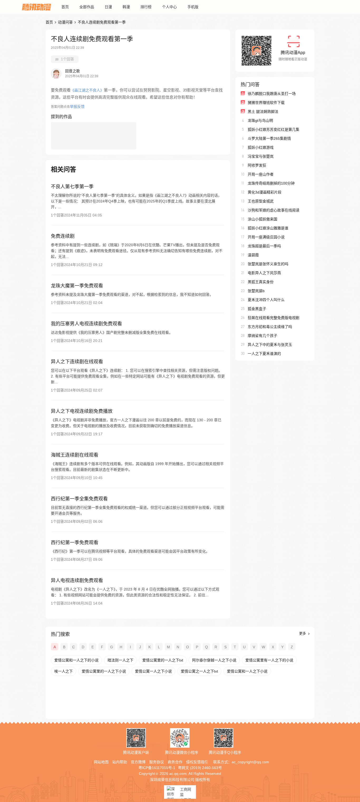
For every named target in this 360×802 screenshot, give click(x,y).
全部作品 (86, 7)
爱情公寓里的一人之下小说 (104, 671)
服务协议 (156, 762)
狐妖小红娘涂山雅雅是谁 (268, 228)
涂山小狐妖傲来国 (262, 219)
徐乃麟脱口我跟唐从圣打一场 (272, 93)
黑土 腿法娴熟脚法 (263, 111)
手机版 (192, 7)
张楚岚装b (256, 291)
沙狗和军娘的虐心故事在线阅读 (273, 210)
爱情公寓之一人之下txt (199, 671)
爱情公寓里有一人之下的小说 (269, 660)
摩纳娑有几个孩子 (262, 336)
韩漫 (126, 7)
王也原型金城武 (261, 201)
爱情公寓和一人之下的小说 (76, 660)
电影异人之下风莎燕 (264, 273)
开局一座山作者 (261, 174)
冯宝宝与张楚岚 (261, 156)
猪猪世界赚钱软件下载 (266, 102)
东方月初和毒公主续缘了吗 (270, 327)
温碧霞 (253, 255)
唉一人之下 (63, 671)
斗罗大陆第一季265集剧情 (269, 138)
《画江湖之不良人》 (87, 90)
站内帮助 (119, 762)
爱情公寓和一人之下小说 (247, 671)
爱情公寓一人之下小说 (153, 671)
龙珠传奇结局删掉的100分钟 (271, 183)
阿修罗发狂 (257, 165)
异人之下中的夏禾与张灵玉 (270, 344)
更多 (303, 633)
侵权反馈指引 (197, 762)
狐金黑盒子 (257, 309)
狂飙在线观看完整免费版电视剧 (273, 318)
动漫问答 (65, 22)
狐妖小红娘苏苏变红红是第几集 (273, 129)
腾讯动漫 (36, 7)
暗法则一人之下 (120, 660)
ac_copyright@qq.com (250, 762)
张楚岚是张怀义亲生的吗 (268, 264)
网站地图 (101, 762)
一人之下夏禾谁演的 (264, 353)
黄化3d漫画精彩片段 (264, 192)
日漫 (108, 7)
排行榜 (146, 7)
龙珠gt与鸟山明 (260, 120)
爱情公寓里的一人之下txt (162, 660)
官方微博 (138, 762)
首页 (65, 7)
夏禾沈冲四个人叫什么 (266, 300)
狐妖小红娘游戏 (261, 147)
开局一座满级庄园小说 (266, 237)
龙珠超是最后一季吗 (264, 246)
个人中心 (169, 7)
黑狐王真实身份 (261, 282)
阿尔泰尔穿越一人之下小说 (214, 660)
